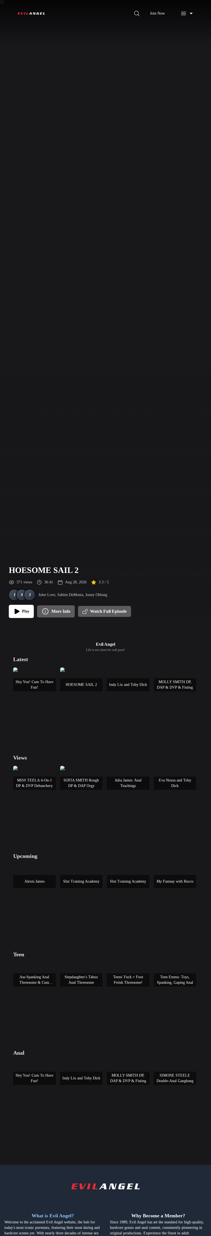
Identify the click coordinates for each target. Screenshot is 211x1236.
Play (25, 611)
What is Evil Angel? (53, 1215)
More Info (60, 611)
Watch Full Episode (108, 611)
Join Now (157, 13)
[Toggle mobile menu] (186, 13)
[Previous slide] (19, 696)
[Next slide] (191, 696)
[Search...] (136, 13)
